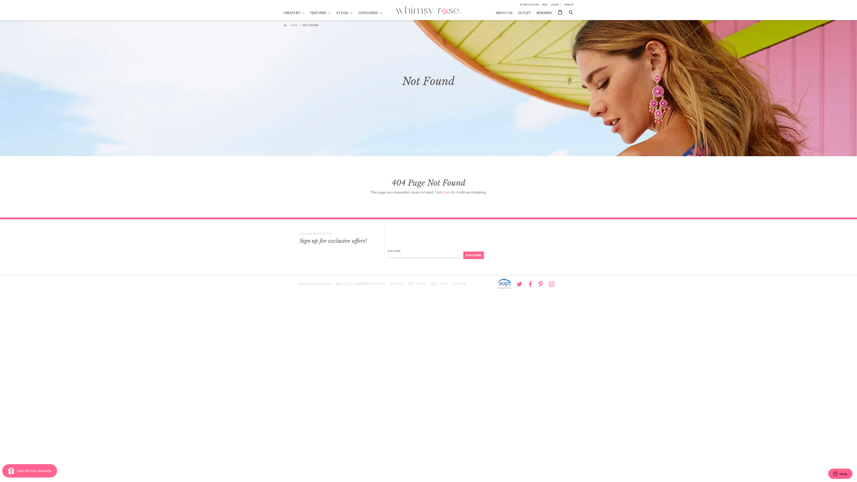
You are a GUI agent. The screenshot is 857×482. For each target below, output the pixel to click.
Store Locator (529, 5)
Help (545, 5)
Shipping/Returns (370, 284)
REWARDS (544, 13)
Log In (554, 5)
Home (294, 25)
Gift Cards (417, 284)
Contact (396, 284)
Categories (368, 13)
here (447, 192)
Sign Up (569, 5)
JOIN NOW (393, 251)
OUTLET (524, 13)
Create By (291, 13)
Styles (342, 13)
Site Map (459, 284)
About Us (343, 284)
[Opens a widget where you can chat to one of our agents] (840, 474)
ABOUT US (504, 13)
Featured (318, 13)
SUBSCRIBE (474, 255)
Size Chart (439, 284)
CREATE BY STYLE (296, 10)
